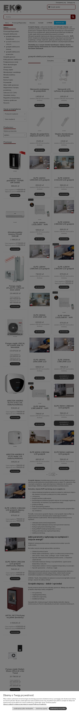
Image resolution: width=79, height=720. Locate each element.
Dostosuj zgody (41, 708)
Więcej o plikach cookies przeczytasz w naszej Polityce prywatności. (24, 704)
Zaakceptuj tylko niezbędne (23, 708)
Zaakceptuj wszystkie (57, 708)
